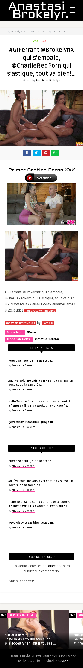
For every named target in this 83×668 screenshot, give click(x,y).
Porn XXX (48, 323)
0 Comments (60, 31)
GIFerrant (33, 332)
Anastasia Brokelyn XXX (20, 323)
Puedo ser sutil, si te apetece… (30, 361)
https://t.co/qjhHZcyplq (40, 310)
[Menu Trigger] (72, 9)
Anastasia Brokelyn (48, 80)
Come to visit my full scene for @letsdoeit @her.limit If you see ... (30, 641)
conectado (54, 566)
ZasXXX (63, 661)
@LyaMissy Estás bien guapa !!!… (31, 422)
